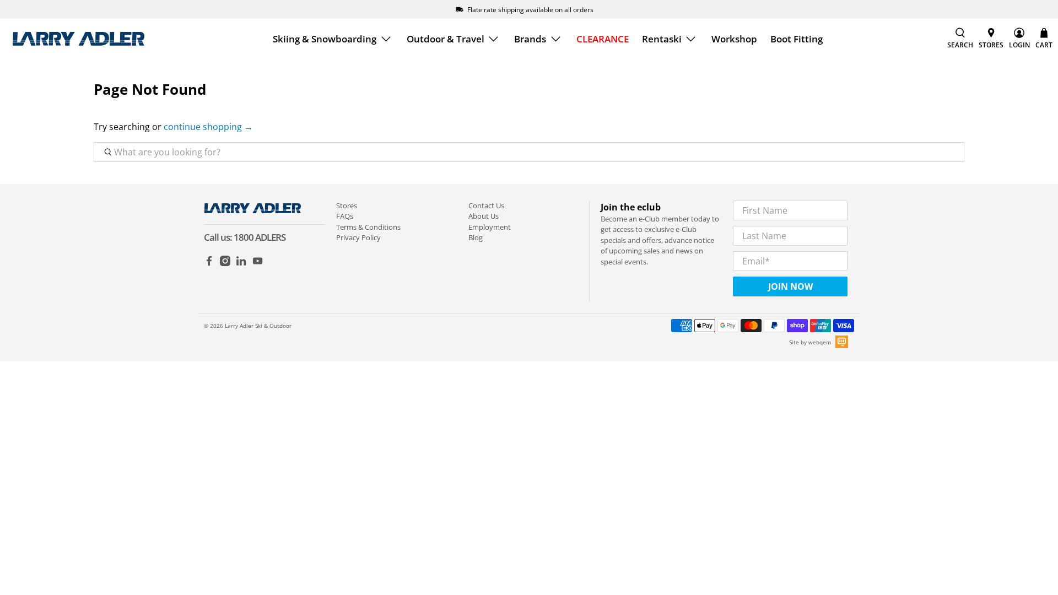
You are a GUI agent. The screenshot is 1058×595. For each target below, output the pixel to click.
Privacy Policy (358, 237)
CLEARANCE (602, 39)
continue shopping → (208, 127)
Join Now (790, 286)
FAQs (344, 216)
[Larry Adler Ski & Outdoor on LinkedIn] (241, 263)
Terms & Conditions (368, 227)
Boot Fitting (796, 39)
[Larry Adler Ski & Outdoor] (78, 39)
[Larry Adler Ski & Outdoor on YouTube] (257, 263)
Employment (489, 227)
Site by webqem (810, 342)
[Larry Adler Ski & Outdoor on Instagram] (225, 263)
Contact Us (486, 205)
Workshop (734, 39)
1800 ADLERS (259, 237)
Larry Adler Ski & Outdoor (258, 325)
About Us (483, 216)
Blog (475, 237)
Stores (346, 205)
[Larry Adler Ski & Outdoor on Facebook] (209, 263)
